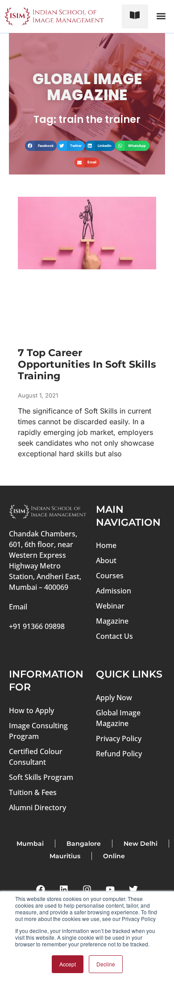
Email (18, 607)
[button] (160, 16)
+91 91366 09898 (37, 626)
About (106, 560)
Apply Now (114, 697)
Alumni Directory (37, 807)
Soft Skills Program (41, 777)
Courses (110, 575)
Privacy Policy (118, 738)
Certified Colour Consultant (35, 757)
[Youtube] (110, 889)
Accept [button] (67, 964)
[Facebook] (40, 889)
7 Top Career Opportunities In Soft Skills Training (87, 364)
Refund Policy (119, 754)
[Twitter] (133, 889)
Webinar (110, 606)
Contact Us (114, 636)
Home (106, 545)
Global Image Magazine (118, 718)
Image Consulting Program (38, 731)
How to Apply (31, 710)
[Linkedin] (63, 889)
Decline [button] (105, 964)
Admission (113, 591)
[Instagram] (87, 889)
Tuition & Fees (33, 792)
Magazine (112, 621)
